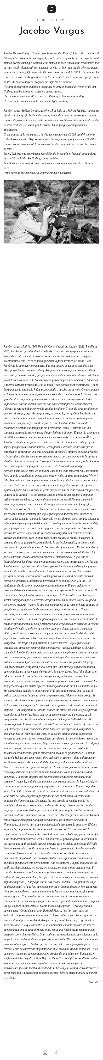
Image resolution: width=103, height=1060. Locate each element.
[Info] (56, 1053)
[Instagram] (45, 1053)
